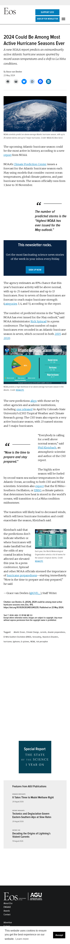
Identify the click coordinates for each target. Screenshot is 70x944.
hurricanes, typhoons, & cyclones (16, 641)
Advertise (8, 922)
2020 (7, 338)
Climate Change (32, 632)
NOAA (32, 641)
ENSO (37, 490)
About (8, 903)
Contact (7, 914)
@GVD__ (35, 593)
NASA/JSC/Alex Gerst (55, 138)
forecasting (37, 637)
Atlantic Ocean (19, 632)
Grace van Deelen (14, 71)
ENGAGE (7, 907)
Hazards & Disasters (50, 637)
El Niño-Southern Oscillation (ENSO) (17, 637)
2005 (58, 334)
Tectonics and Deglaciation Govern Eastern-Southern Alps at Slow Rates (31, 815)
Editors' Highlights (18, 810)
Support (47, 12)
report (8, 155)
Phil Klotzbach (47, 447)
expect (39, 486)
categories (10, 303)
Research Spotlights (18, 794)
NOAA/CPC (20, 390)
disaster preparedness (56, 632)
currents (43, 632)
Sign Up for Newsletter (47, 19)
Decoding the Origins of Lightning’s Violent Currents (31, 835)
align (33, 400)
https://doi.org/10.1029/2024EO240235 (21, 607)
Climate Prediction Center (30, 164)
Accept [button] (59, 935)
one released (24, 409)
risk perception (42, 641)
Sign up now (35, 269)
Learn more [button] (22, 939)
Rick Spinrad (39, 321)
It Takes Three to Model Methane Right (33, 797)
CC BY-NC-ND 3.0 (25, 615)
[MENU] (64, 19)
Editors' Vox (16, 830)
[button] (35, 258)
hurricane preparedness (22, 575)
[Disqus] (35, 693)
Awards (7, 910)
